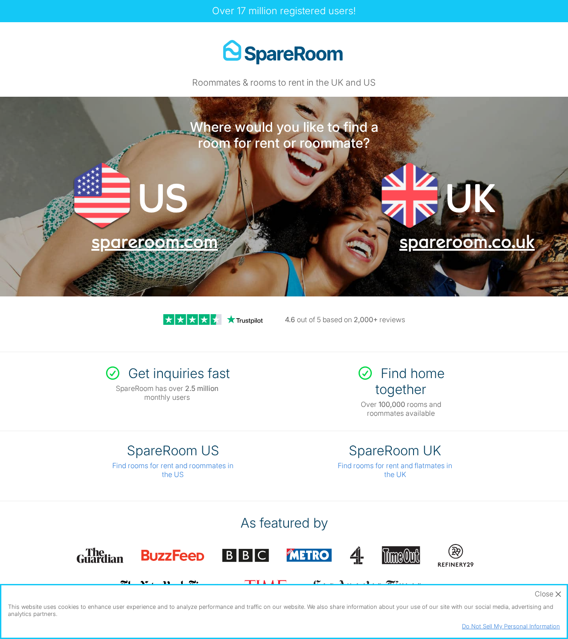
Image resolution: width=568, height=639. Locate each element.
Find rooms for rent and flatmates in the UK (395, 470)
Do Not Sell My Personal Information (511, 626)
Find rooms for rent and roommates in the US (172, 470)
